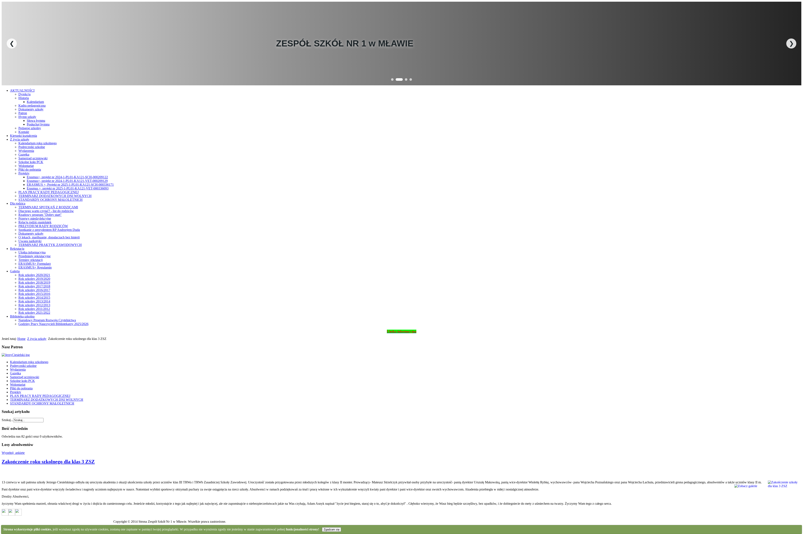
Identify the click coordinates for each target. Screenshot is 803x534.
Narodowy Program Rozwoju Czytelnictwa (47, 320)
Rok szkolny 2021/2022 (34, 312)
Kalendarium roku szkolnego (37, 143)
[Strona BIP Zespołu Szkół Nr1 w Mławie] (5, 514)
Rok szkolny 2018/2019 (34, 282)
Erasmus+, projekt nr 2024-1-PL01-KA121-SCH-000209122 (67, 177)
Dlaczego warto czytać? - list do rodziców (46, 211)
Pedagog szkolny (29, 128)
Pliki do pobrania (29, 169)
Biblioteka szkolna (22, 316)
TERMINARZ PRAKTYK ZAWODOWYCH (50, 245)
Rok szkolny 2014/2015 (34, 297)
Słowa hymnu (36, 120)
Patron (22, 113)
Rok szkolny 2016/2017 (34, 290)
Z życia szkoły (19, 139)
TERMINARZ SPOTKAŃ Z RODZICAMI (48, 207)
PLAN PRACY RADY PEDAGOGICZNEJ (48, 192)
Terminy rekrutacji (30, 260)
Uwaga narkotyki (29, 241)
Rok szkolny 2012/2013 (34, 305)
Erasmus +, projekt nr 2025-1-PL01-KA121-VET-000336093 (68, 188)
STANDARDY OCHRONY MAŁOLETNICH (50, 199)
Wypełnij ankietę (13, 453)
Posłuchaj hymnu (38, 124)
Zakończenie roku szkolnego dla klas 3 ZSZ (48, 461)
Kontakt (23, 132)
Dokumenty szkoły (30, 109)
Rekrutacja (17, 248)
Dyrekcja (24, 94)
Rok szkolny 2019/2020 (34, 278)
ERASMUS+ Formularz (34, 263)
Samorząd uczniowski (32, 158)
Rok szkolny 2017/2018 (34, 286)
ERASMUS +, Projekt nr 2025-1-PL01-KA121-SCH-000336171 (70, 184)
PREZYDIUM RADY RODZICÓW (43, 226)
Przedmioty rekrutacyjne (34, 256)
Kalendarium (35, 102)
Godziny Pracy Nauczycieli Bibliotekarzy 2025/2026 (53, 324)
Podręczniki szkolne (31, 147)
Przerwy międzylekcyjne (34, 218)
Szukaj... (7, 420)
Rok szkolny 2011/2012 (34, 309)
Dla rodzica (17, 203)
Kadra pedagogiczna (32, 105)
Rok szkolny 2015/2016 (34, 294)
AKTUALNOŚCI (22, 90)
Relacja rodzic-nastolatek (34, 222)
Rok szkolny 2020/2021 (34, 275)
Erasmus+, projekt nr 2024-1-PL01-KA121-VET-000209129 (67, 181)
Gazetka (23, 154)
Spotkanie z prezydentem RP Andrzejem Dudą (49, 230)
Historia (23, 98)
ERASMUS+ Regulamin (35, 267)
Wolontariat (26, 166)
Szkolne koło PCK (30, 162)
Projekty (23, 173)
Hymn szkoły (27, 117)
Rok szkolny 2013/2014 (34, 301)
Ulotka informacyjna (32, 252)
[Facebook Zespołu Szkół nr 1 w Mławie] (11, 514)
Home (21, 339)
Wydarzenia (26, 150)
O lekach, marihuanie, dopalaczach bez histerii (49, 237)
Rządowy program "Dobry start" (40, 214)
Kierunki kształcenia (23, 135)
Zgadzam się (331, 529)
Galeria (15, 271)
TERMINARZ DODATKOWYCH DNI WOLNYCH (55, 196)
